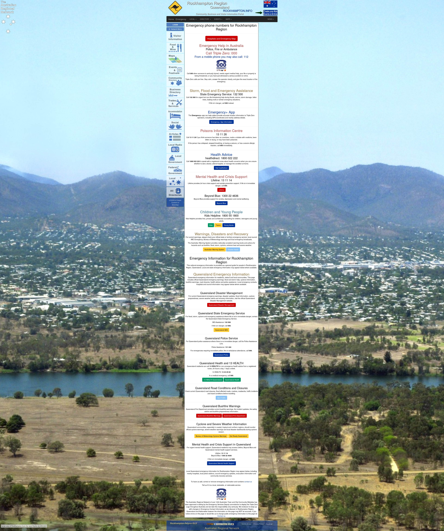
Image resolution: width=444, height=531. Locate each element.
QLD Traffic (221, 398)
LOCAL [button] (192, 19)
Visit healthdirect (221, 168)
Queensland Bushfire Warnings (209, 416)
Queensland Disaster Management (221, 305)
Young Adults (229, 225)
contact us (248, 481)
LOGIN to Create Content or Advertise (175, 202)
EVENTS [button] (217, 19)
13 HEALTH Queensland (213, 380)
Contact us (221, 516)
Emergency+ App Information (221, 122)
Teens (218, 225)
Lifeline (221, 190)
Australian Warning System (214, 249)
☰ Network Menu (175, 29)
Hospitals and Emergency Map (221, 38)
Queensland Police (221, 355)
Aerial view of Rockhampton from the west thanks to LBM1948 (24, 526)
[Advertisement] (268, 57)
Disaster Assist (233, 249)
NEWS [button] (270, 19)
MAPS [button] (228, 19)
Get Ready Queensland (238, 436)
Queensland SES (221, 330)
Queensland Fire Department (234, 416)
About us (269, 524)
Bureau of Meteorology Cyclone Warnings (211, 436)
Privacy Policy (258, 524)
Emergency (181, 19)
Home (171, 19)
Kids (211, 225)
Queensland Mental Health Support (221, 463)
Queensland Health (232, 380)
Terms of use (246, 524)
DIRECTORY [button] (205, 19)
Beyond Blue (221, 203)
